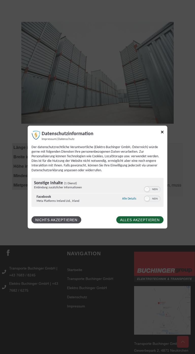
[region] (97, 193)
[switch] (152, 189)
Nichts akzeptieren (56, 220)
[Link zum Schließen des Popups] (162, 133)
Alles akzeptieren (140, 220)
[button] (147, 189)
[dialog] (97, 176)
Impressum (49, 138)
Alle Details (129, 198)
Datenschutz (66, 138)
